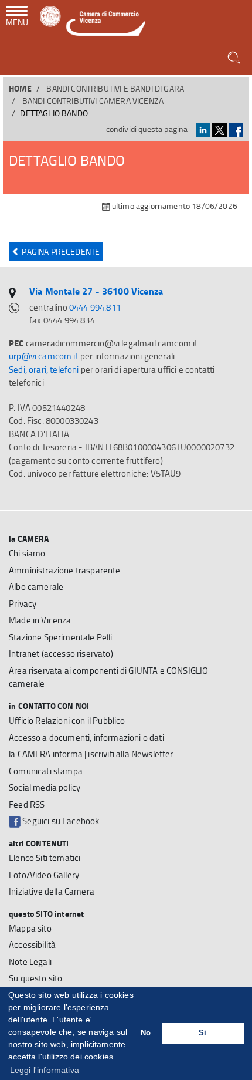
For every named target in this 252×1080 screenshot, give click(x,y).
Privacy (22, 604)
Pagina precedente (60, 251)
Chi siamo (27, 553)
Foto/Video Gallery (44, 875)
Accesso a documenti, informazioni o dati (86, 737)
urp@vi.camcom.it (44, 356)
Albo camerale (36, 586)
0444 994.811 (95, 307)
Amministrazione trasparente (65, 570)
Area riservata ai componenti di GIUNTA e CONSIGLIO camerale (108, 677)
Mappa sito (30, 928)
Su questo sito (35, 978)
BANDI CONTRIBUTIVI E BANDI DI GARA (115, 88)
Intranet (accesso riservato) (61, 653)
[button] (234, 58)
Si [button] (202, 1033)
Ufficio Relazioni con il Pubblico (67, 720)
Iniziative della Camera (51, 891)
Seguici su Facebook (60, 821)
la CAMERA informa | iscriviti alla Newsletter (91, 754)
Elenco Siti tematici (44, 858)
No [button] (146, 1033)
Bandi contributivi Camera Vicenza (93, 100)
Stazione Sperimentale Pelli (61, 637)
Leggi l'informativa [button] (44, 1070)
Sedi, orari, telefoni (44, 369)
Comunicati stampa (46, 771)
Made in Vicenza (40, 620)
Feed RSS (27, 804)
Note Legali (30, 962)
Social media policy (44, 787)
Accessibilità (32, 945)
